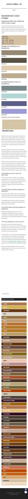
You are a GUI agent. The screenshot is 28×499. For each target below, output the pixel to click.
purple (14, 241)
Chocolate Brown (7, 344)
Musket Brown (6, 434)
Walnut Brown (7, 410)
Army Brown (6, 367)
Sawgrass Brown (7, 454)
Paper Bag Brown (7, 357)
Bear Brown (6, 310)
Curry (4, 334)
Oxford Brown (6, 397)
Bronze (5, 317)
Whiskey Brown (7, 390)
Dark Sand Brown (7, 354)
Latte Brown (6, 460)
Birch (4, 314)
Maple (4, 474)
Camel (4, 320)
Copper (5, 330)
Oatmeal (5, 394)
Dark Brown (6, 337)
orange (11, 241)
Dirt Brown (6, 387)
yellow (15, 239)
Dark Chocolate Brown (9, 400)
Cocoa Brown (6, 420)
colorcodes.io (14, 4)
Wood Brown (6, 350)
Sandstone (6, 480)
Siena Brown (6, 377)
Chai (4, 327)
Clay (4, 477)
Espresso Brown (7, 457)
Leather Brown (7, 464)
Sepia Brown (6, 444)
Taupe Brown (6, 414)
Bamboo (5, 307)
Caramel (5, 324)
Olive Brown (6, 424)
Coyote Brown (6, 374)
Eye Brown (5, 417)
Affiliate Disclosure (14, 494)
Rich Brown (6, 447)
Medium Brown (6, 380)
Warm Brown (6, 440)
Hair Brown (6, 427)
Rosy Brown (6, 364)
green (19, 241)
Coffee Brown (6, 347)
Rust (4, 470)
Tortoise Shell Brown (8, 437)
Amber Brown (6, 450)
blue (9, 239)
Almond (5, 304)
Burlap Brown (6, 384)
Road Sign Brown (7, 370)
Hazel (4, 407)
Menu (14, 10)
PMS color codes (22, 243)
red (11, 239)
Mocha (5, 430)
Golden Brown (6, 404)
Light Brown (6, 340)
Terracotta (6, 467)
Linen (4, 484)
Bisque (5, 360)
